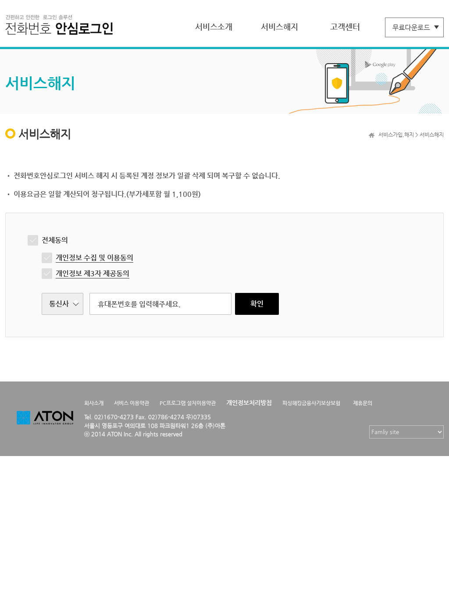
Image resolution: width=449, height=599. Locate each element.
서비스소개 (213, 26)
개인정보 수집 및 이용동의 (94, 257)
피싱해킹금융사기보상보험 (311, 403)
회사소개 (93, 403)
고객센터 (345, 26)
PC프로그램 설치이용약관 (188, 403)
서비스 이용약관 (131, 403)
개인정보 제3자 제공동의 (92, 273)
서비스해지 (279, 26)
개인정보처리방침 (249, 402)
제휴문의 (362, 403)
